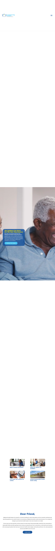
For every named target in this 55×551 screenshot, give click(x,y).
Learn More (27, 532)
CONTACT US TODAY (11, 243)
